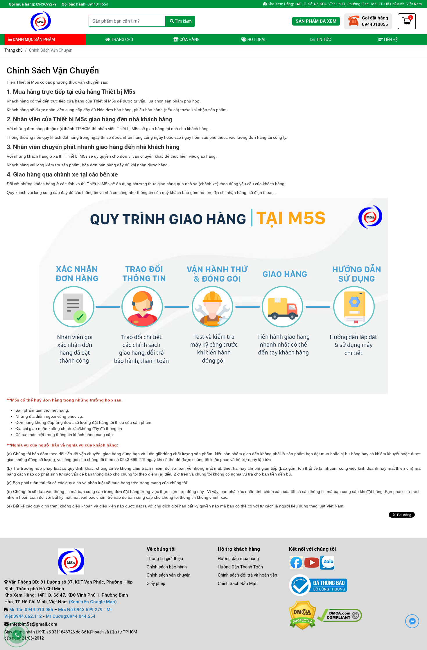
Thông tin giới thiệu (165, 558)
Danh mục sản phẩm (33, 39)
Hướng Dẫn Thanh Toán (240, 567)
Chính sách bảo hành (167, 567)
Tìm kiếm (183, 21)
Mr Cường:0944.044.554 (71, 616)
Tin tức (323, 39)
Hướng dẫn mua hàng (238, 558)
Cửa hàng (189, 39)
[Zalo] (327, 562)
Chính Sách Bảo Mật (237, 583)
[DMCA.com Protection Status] (302, 615)
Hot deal (256, 39)
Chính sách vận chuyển (169, 575)
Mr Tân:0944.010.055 (31, 609)
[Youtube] (311, 562)
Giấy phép (156, 583)
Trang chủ (121, 39)
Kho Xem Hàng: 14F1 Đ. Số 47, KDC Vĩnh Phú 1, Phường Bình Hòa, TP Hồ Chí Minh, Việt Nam (344, 4)
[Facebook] (296, 562)
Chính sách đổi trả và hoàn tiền (247, 575)
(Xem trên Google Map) (93, 601)
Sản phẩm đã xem (316, 21)
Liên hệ (390, 39)
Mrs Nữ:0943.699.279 (80, 609)
